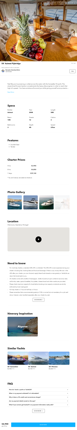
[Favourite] (26, 354)
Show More (37, 411)
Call (72, 71)
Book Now (43, 425)
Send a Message (62, 71)
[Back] (2, 2)
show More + (38, 300)
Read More (11, 92)
